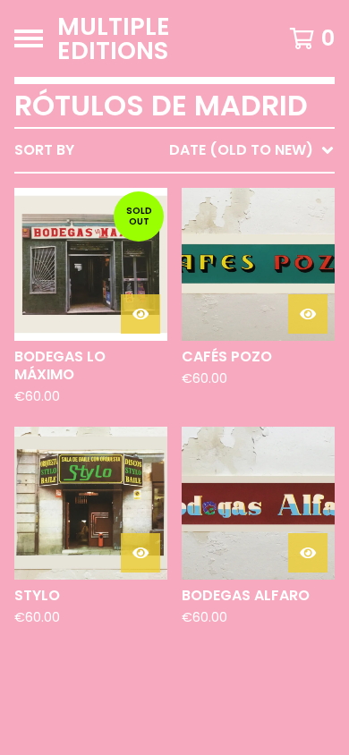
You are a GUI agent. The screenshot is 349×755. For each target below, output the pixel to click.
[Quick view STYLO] (140, 553)
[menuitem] (174, 150)
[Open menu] (28, 38)
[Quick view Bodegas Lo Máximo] (140, 314)
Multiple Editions (113, 38)
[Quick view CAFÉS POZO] (308, 314)
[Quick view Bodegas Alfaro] (308, 553)
